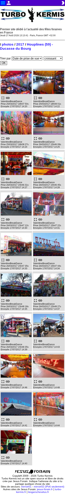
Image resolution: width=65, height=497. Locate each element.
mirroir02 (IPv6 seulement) (49, 486)
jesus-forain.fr (45, 489)
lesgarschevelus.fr (38, 492)
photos (8, 44)
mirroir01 (26, 486)
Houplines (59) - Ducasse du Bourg (26, 46)
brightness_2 (63, 3)
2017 (20, 44)
